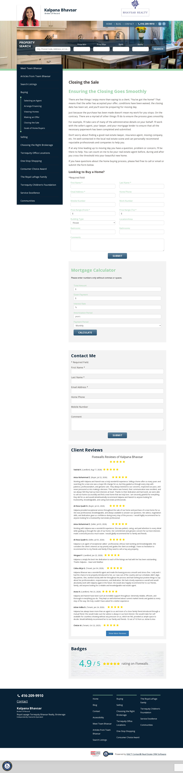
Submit (117, 256)
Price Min (81, 44)
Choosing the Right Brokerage (37, 144)
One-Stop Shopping (31, 160)
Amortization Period (83, 312)
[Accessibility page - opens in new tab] (109, 755)
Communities (28, 200)
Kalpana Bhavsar (60, 10)
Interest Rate (80, 303)
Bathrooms (124, 228)
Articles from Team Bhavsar (36, 76)
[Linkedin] (160, 24)
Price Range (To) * (127, 210)
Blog (118, 24)
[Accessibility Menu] (7, 766)
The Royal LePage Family (34, 176)
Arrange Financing (33, 106)
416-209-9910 (147, 23)
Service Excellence (30, 192)
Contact (129, 24)
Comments (76, 237)
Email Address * (78, 191)
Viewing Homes (31, 111)
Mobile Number (78, 200)
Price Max (101, 44)
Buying (24, 92)
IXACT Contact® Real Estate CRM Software (146, 754)
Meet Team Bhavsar (31, 68)
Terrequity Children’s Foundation (38, 184)
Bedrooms (75, 228)
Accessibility (98, 717)
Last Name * (125, 182)
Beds (121, 44)
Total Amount (80, 285)
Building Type (77, 219)
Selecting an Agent (33, 100)
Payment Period (81, 322)
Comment (76, 416)
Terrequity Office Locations (35, 152)
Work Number (126, 200)
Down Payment (81, 294)
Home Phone (125, 191)
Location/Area (126, 219)
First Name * (76, 182)
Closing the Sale (31, 122)
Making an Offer (31, 117)
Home (109, 24)
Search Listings (29, 84)
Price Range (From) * (80, 210)
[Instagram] (164, 24)
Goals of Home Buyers (34, 128)
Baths (140, 44)
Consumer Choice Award (34, 168)
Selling (24, 136)
